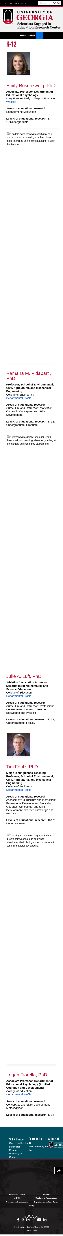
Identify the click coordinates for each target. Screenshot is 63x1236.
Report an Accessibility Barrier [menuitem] (46, 1202)
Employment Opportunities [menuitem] (46, 1198)
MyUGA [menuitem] (17, 1198)
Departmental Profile (18, 398)
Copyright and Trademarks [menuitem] (17, 1202)
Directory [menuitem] (46, 1194)
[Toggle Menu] (39, 35)
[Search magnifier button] (58, 3)
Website (11, 101)
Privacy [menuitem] (31, 1205)
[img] (18, 1219)
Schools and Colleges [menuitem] (17, 1194)
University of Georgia (15, 3)
